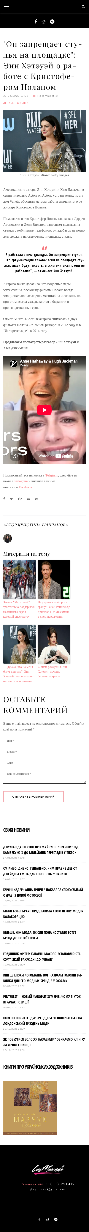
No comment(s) (47, 95)
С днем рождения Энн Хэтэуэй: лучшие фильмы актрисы (52, 671)
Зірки (8, 102)
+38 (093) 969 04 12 (59, 1184)
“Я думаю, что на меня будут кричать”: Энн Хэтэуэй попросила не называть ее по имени (18, 674)
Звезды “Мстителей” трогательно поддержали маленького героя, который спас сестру (19, 609)
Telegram (51, 475)
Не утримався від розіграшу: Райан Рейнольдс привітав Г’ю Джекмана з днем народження (54, 609)
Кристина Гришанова (42, 524)
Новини (21, 102)
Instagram (21, 481)
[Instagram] (43, 21)
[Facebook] (36, 21)
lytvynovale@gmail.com (47, 1189)
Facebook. (26, 487)
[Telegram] (52, 21)
